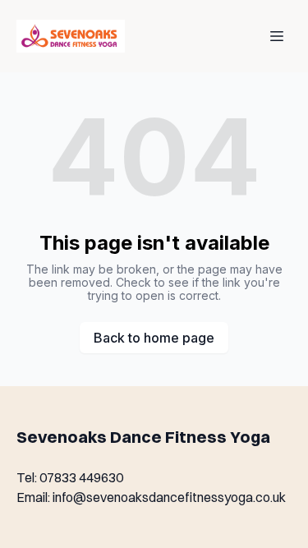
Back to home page (154, 337)
